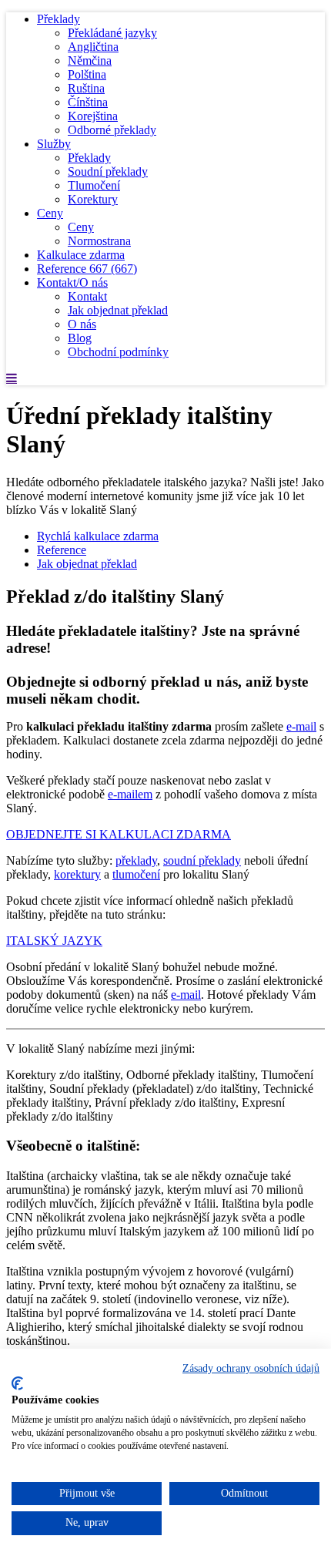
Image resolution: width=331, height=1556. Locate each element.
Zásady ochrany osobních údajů (250, 1368)
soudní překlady (202, 860)
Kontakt (87, 296)
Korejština (93, 116)
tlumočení (136, 874)
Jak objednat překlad (118, 310)
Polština (87, 74)
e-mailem (130, 794)
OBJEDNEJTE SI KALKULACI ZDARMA (118, 834)
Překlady (58, 18)
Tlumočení (94, 185)
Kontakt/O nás (72, 282)
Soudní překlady (108, 171)
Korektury (93, 199)
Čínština (88, 102)
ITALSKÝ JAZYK (54, 940)
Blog (80, 337)
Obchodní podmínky (118, 351)
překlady (136, 860)
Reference (87, 268)
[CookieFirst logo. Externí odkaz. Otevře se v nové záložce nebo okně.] (17, 1383)
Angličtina (93, 46)
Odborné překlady (112, 129)
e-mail (301, 726)
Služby (54, 143)
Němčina (90, 60)
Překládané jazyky (112, 32)
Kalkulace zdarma (81, 254)
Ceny (50, 213)
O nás (82, 324)
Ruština (86, 88)
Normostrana (99, 240)
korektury (77, 874)
